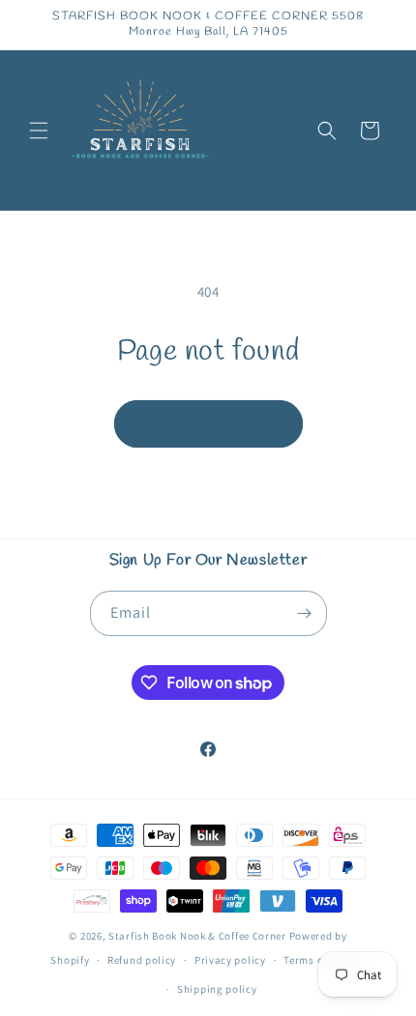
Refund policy (141, 960)
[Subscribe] (304, 613)
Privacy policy (230, 960)
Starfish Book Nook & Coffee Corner (197, 936)
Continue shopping (208, 424)
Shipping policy (217, 989)
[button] (38, 130)
